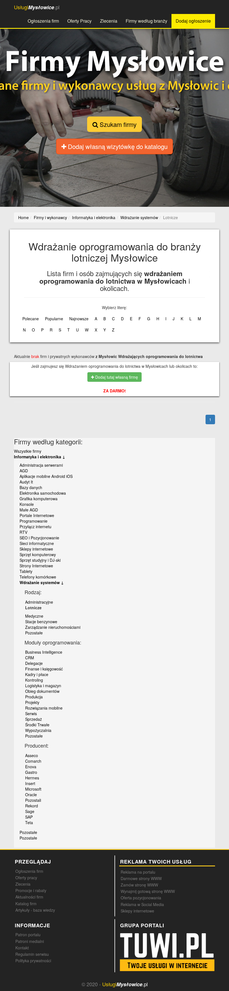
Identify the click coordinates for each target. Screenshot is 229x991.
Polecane (30, 318)
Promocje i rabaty (30, 890)
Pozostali (33, 800)
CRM (29, 657)
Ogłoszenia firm (43, 21)
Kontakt (22, 947)
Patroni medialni (29, 941)
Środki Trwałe (37, 724)
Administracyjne (39, 602)
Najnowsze (79, 318)
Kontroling (34, 680)
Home (23, 217)
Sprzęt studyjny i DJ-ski (40, 560)
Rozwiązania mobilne (44, 708)
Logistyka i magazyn (43, 685)
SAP (29, 817)
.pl (36, 7)
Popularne (54, 318)
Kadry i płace (36, 674)
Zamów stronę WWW (139, 885)
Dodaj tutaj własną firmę (116, 377)
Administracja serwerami (41, 465)
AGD (24, 470)
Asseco (31, 755)
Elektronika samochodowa (43, 493)
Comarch (33, 761)
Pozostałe (34, 633)
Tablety (26, 571)
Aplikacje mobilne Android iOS (46, 476)
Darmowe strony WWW (141, 878)
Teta (29, 822)
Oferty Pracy (79, 21)
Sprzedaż (33, 719)
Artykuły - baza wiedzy (35, 910)
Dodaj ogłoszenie (193, 21)
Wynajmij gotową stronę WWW (148, 891)
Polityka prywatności (33, 960)
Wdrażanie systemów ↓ (42, 582)
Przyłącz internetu (35, 526)
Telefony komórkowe (38, 577)
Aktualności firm (29, 897)
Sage (29, 811)
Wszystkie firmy (27, 451)
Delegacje (34, 663)
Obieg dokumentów (42, 691)
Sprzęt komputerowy (38, 554)
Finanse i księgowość (44, 669)
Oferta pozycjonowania (141, 897)
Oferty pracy (26, 877)
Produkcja (34, 697)
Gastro (31, 772)
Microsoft (33, 789)
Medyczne (34, 616)
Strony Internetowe (36, 565)
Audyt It (26, 482)
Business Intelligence (43, 652)
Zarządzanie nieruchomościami (52, 627)
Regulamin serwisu (32, 954)
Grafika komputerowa (39, 498)
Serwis (31, 713)
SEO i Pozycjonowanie (39, 537)
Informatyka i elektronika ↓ (39, 456)
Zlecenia (108, 21)
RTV (23, 532)
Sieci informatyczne (37, 543)
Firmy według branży (146, 21)
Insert (30, 783)
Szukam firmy (117, 124)
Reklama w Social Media (142, 904)
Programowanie (33, 521)
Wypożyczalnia (38, 730)
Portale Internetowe (37, 515)
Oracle (31, 794)
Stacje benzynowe (41, 621)
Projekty (32, 702)
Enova (30, 766)
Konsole (27, 504)
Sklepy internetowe (36, 549)
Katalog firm (26, 903)
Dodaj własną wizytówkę (117, 146)
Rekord (31, 806)
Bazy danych (31, 487)
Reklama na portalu (138, 872)
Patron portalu (27, 934)
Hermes (32, 778)
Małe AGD (29, 510)
